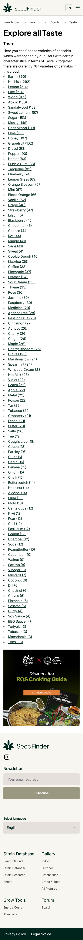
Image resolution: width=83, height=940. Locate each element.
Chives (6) (16, 595)
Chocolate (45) (20, 225)
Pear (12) (15, 518)
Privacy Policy (14, 934)
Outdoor (47, 868)
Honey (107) (17, 138)
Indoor (46, 861)
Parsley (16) (17, 452)
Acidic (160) (17, 102)
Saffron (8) (16, 565)
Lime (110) (16, 133)
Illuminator (10, 914)
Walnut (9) (16, 559)
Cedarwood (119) (21, 128)
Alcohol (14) (17, 493)
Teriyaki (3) (17, 626)
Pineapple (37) (19, 272)
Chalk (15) (16, 477)
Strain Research (14, 875)
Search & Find (13, 861)
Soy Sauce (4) (19, 616)
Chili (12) (15, 524)
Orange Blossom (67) (25, 184)
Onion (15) (16, 472)
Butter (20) (16, 426)
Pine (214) (16, 92)
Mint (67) (15, 189)
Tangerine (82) (19, 169)
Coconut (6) (17, 580)
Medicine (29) (19, 308)
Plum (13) (15, 498)
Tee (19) (14, 436)
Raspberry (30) (20, 302)
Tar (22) (14, 405)
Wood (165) (17, 97)
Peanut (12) (17, 534)
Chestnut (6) (18, 590)
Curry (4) (15, 611)
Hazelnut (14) (18, 488)
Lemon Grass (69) (22, 179)
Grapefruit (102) (20, 143)
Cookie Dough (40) (23, 256)
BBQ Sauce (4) (19, 621)
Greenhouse (50, 875)
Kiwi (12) (15, 513)
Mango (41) (17, 241)
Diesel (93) (17, 148)
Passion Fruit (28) (22, 318)
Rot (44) (14, 236)
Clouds (54, 22)
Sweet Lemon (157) (23, 112)
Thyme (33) (17, 287)
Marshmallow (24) (22, 359)
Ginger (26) (17, 338)
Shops (7, 881)
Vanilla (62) (17, 200)
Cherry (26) (17, 333)
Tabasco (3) (17, 631)
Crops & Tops (51, 881)
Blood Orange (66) (23, 195)
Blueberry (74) (19, 174)
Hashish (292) (19, 81)
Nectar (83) (17, 159)
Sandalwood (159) (22, 107)
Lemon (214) (18, 87)
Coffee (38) (17, 267)
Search (34, 22)
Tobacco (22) (19, 410)
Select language (14, 818)
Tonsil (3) (15, 642)
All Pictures (49, 888)
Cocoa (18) (17, 446)
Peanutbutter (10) (21, 549)
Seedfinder (11, 22)
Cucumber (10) (19, 554)
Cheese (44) (18, 231)
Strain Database (14, 868)
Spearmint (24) (20, 364)
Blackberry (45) (20, 220)
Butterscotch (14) (21, 482)
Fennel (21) (16, 421)
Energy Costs (12, 907)
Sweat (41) (16, 251)
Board (46, 907)
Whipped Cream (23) (25, 369)
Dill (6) (13, 585)
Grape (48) (17, 205)
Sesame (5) (17, 606)
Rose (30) (16, 292)
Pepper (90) (17, 153)
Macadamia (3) (20, 637)
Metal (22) (16, 395)
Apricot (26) (17, 328)
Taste (73, 22)
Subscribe (41, 793)
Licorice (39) (18, 261)
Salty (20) (16, 431)
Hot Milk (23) (18, 374)
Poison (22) (17, 400)
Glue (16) (15, 457)
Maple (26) (17, 344)
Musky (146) (17, 123)
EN (69, 8)
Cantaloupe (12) (20, 508)
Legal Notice (41, 934)
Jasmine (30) (18, 297)
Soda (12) (15, 544)
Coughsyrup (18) (21, 441)
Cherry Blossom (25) (24, 349)
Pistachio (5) (18, 601)
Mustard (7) (17, 575)
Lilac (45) (15, 215)
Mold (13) (15, 503)
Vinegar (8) (17, 570)
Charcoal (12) (18, 539)
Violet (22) (16, 380)
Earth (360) (17, 76)
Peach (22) (17, 385)
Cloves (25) (17, 354)
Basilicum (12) (19, 529)
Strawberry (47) (20, 210)
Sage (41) (15, 246)
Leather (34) (18, 277)
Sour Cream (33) (21, 282)
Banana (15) (17, 467)
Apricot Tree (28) (21, 313)
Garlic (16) (16, 462)
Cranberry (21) (19, 416)
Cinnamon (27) (20, 323)
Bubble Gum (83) (21, 164)
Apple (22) (16, 390)
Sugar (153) (17, 117)
